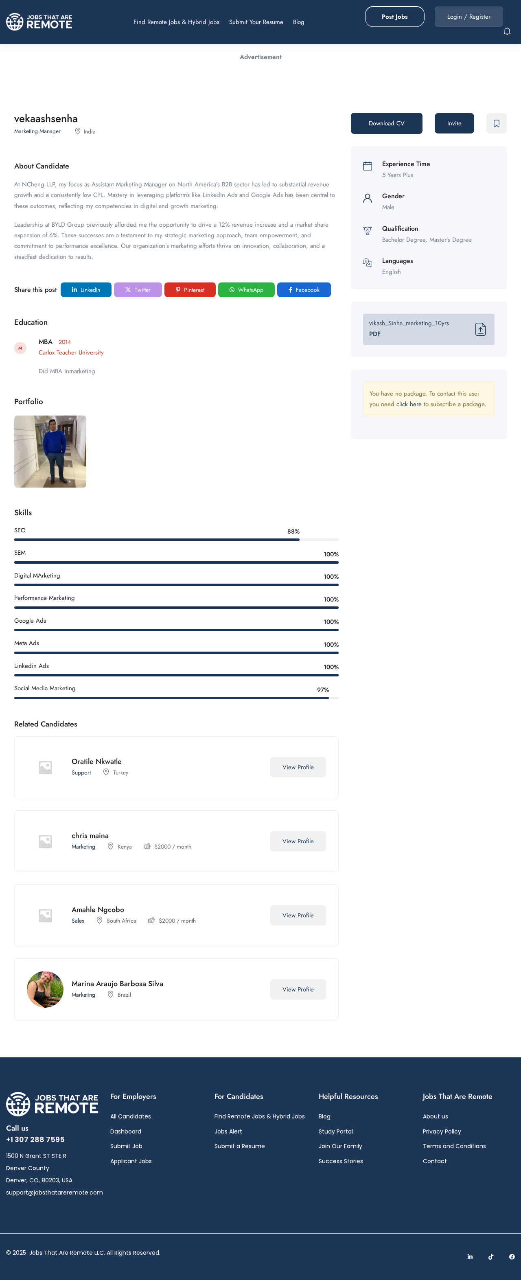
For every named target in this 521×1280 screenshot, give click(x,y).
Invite (454, 123)
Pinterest (193, 290)
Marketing (83, 846)
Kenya (125, 846)
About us (435, 1116)
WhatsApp (249, 290)
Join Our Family (340, 1146)
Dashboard (125, 1131)
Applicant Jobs (131, 1161)
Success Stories (341, 1161)
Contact (435, 1161)
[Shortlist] (254, 767)
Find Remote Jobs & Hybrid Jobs (176, 22)
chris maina (90, 835)
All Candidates (130, 1116)
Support (81, 772)
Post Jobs (395, 16)
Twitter (142, 290)
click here (409, 404)
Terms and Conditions (454, 1146)
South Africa (121, 921)
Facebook (307, 290)
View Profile (298, 767)
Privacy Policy (442, 1131)
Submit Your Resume (256, 22)
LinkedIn (89, 290)
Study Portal (336, 1131)
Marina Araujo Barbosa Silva (117, 983)
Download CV (387, 123)
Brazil (124, 995)
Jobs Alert (228, 1131)
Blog (298, 22)
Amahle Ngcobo (98, 909)
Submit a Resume (240, 1146)
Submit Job (126, 1146)
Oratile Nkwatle (97, 761)
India (90, 131)
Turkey (120, 772)
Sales (78, 921)
